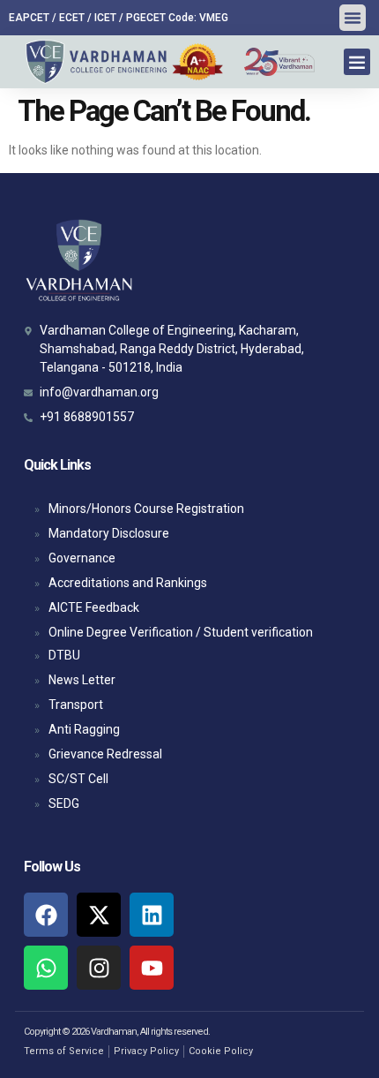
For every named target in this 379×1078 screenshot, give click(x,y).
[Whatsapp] (46, 968)
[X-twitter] (99, 915)
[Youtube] (152, 968)
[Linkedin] (152, 915)
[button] (352, 17)
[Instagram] (99, 968)
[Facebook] (46, 915)
